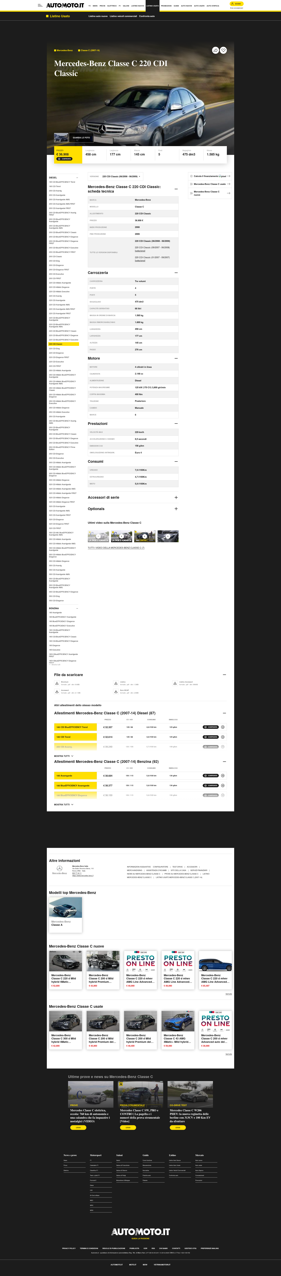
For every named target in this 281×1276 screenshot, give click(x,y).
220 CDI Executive (56, 361)
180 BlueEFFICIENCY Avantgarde (62, 617)
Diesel (53, 177)
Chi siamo (163, 1248)
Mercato (199, 1155)
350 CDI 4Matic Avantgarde (60, 539)
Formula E (93, 1180)
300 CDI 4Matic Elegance (59, 480)
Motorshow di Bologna (123, 1180)
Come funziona (147, 1160)
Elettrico (66, 1170)
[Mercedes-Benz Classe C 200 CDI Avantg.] (223, 747)
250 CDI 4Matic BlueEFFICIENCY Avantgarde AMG (62, 382)
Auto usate (198, 1165)
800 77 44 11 (77, 873)
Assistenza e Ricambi (156, 870)
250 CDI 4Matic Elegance (59, 407)
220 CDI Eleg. (54, 348)
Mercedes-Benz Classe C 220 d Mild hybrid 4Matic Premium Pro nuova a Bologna (64, 981)
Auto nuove (198, 1160)
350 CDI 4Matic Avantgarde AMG (62, 543)
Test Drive (177, 866)
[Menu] (40, 5)
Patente (145, 1180)
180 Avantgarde (55, 612)
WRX (91, 1210)
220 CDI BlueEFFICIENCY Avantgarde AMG (59, 325)
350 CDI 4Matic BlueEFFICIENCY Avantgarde (62, 549)
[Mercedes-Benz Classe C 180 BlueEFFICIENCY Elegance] (223, 795)
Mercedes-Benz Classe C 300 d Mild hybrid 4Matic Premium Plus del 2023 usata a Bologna (64, 1041)
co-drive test (178, 1105)
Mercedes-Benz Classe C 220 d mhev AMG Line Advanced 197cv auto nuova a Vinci (214, 981)
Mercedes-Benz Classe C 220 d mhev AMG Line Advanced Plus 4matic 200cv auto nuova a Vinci (139, 981)
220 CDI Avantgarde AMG (59, 304)
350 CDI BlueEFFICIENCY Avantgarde (59, 579)
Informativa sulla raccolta (13, 1274)
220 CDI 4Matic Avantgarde (60, 282)
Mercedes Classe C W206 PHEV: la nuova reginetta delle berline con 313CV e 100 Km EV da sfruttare (190, 1115)
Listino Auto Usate (174, 1165)
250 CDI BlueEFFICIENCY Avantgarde (59, 428)
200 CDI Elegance (56, 265)
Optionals (96, 508)
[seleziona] (140, 250)
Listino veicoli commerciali (123, 16)
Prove (74, 1105)
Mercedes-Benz (65, 50)
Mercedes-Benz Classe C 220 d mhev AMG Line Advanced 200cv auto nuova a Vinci (177, 981)
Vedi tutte (229, 994)
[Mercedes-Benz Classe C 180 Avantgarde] (223, 775)
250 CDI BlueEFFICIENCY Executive (63, 442)
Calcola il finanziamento (206, 176)
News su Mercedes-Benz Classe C (144, 873)
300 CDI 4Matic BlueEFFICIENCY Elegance (62, 474)
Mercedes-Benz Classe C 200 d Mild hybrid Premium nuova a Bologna (101, 980)
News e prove (70, 1155)
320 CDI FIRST (55, 528)
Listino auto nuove (98, 16)
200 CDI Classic (55, 256)
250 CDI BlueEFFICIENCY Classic (62, 434)
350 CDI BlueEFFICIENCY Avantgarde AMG (59, 586)
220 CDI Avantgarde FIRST (60, 313)
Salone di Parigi (121, 1175)
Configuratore (161, 866)
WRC (91, 1205)
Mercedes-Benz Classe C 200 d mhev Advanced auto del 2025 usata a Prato (214, 1040)
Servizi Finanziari (199, 870)
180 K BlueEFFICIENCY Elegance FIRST (62, 661)
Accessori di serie (103, 497)
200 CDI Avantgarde (57, 195)
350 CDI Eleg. (54, 596)
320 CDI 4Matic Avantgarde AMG (62, 488)
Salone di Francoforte (122, 1165)
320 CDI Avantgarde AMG (59, 510)
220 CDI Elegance (56, 353)
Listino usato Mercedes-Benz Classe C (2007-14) (179, 877)
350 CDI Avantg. (55, 565)
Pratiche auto (147, 1175)
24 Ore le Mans (94, 1195)
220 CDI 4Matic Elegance (59, 287)
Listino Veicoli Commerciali (177, 1170)
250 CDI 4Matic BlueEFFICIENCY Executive (62, 402)
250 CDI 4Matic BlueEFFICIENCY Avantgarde (62, 375)
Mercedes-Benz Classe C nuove (207, 193)
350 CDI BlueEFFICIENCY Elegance (63, 591)
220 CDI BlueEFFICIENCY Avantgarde (59, 318)
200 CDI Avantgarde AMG (59, 199)
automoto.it (117, 1264)
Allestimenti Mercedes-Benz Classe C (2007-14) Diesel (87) (104, 713)
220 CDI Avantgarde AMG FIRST (62, 309)
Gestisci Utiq (190, 1248)
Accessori (192, 866)
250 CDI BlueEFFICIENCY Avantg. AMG (63, 421)
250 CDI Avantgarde (57, 416)
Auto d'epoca (199, 1170)
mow (145, 1264)
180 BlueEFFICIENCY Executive (62, 625)
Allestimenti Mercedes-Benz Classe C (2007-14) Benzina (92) (106, 761)
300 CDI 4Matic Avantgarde (60, 462)
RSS (153, 1248)
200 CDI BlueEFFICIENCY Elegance (63, 236)
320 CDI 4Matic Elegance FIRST (62, 502)
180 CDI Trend (55, 186)
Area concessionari (236, 8)
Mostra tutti (56, 664)
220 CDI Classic (55, 344)
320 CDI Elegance (56, 519)
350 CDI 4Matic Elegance (59, 561)
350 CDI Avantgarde (57, 570)
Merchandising (135, 870)
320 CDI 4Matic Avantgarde (60, 484)
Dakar (92, 1185)
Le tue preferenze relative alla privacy (45, 1274)
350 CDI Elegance (56, 600)
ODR (145, 1248)
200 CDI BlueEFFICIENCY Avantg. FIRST (63, 213)
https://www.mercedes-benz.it (82, 875)
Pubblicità (134, 1248)
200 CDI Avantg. (55, 190)
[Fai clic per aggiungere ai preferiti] (223, 50)
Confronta (66, 159)
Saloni (119, 1155)
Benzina (54, 608)
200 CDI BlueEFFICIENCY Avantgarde (59, 220)
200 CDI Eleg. (54, 260)
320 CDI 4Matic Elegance (59, 497)
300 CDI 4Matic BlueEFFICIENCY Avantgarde (62, 468)
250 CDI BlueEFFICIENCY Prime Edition (62, 448)
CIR (91, 1190)
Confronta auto (147, 16)
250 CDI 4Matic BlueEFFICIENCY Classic (62, 389)
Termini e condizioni (89, 1248)
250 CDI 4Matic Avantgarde (60, 370)
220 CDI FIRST (55, 366)
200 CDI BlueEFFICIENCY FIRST (62, 252)
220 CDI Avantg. (55, 296)
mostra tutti (62, 756)
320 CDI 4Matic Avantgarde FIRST (62, 493)
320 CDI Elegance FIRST (59, 523)
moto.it (132, 1264)
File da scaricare (68, 674)
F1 (91, 1160)
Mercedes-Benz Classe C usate (210, 184)
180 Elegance (54, 645)
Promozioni (198, 1180)
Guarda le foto (81, 137)
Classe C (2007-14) (90, 50)
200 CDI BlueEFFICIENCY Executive (63, 247)
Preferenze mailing (210, 1248)
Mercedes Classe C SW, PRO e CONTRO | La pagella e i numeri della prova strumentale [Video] (140, 1115)
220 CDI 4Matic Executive (59, 291)
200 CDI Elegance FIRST (59, 269)
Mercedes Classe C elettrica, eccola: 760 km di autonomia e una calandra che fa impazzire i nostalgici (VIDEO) (90, 1115)
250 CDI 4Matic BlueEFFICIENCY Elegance (62, 395)
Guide (146, 1155)
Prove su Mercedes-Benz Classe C (182, 873)
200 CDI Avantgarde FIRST (60, 208)
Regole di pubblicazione (113, 1248)
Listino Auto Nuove (175, 1160)
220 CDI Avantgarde (57, 300)
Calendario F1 (94, 1165)
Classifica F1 (94, 1170)
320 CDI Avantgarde (57, 506)
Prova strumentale (132, 1105)
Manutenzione (147, 1165)
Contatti (176, 1248)
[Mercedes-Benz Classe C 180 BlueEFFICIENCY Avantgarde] (223, 785)
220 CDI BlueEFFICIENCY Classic (62, 331)
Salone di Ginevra (121, 1170)
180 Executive (54, 649)
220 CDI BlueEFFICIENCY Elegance (63, 335)
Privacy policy (69, 1248)
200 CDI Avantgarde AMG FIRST (62, 204)
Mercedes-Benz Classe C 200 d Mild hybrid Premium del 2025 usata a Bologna (102, 1040)
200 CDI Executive (56, 274)
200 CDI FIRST (55, 278)
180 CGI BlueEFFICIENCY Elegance (63, 641)
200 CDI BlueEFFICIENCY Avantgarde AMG (59, 226)
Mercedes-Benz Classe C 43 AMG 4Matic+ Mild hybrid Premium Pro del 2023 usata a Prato (177, 1041)
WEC (91, 1200)
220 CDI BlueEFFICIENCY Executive (63, 339)
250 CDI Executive (56, 458)
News (65, 1160)
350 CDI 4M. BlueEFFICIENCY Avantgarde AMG (61, 533)
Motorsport (95, 1155)
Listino (172, 1155)
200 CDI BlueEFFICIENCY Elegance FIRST (63, 242)
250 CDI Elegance (56, 453)
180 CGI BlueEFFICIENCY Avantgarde (59, 631)
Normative (146, 1170)
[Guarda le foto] (61, 137)
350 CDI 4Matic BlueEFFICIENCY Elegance (62, 555)
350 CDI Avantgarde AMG (59, 574)
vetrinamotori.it (162, 1264)
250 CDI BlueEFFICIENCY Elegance (63, 438)
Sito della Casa (179, 870)
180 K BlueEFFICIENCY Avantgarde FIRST (63, 655)
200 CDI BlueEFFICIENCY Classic (62, 232)
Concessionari (199, 1175)
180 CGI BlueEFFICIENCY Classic (62, 636)
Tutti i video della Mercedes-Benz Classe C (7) (116, 547)
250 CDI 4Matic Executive (59, 412)
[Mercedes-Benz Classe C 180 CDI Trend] (223, 737)
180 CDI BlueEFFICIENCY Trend (62, 182)
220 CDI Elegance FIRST (59, 357)
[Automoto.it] (65, 5)
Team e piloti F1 (95, 1175)
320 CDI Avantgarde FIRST (60, 515)
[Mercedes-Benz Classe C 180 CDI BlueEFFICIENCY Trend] (223, 727)
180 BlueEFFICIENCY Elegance (62, 621)
